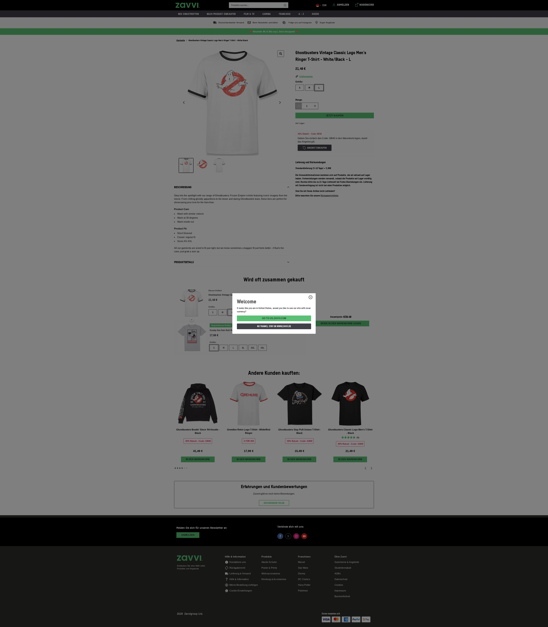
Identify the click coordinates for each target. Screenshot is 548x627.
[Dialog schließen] (310, 297)
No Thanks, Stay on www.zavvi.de (274, 326)
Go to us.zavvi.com (274, 318)
